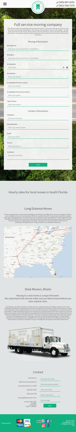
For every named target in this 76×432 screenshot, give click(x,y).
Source (9, 143)
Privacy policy (6, 423)
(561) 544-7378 (66, 5)
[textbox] (37, 77)
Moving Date (11, 64)
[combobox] (38, 77)
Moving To (10, 55)
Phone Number (12, 124)
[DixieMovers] (38, 7)
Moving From (11, 45)
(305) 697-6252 (66, 2)
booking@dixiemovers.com (27, 398)
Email (9, 133)
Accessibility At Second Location (18, 92)
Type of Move (11, 101)
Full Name (10, 115)
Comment (10, 152)
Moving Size (11, 73)
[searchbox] (38, 104)
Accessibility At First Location (17, 82)
